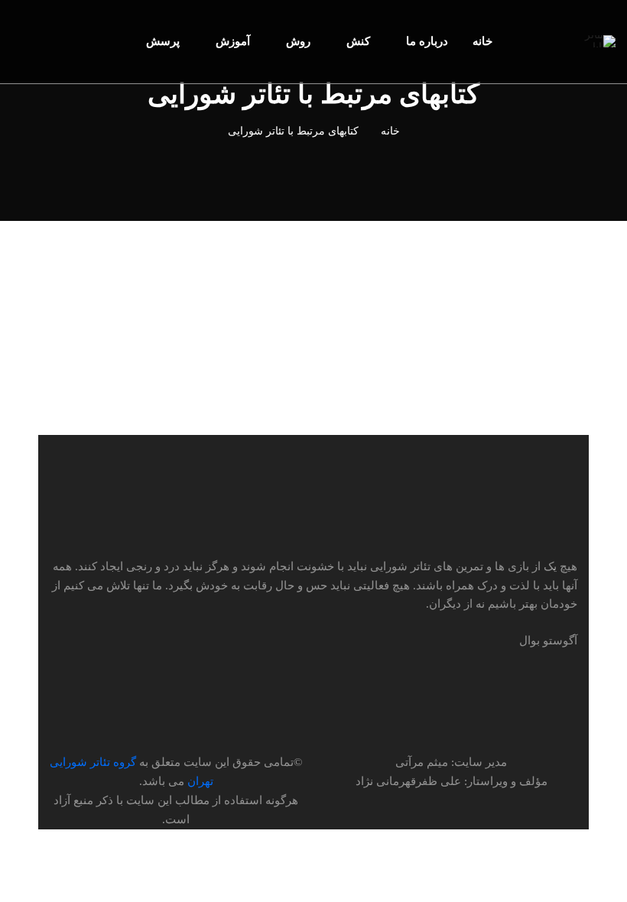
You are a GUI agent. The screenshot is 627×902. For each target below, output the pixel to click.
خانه (390, 131)
